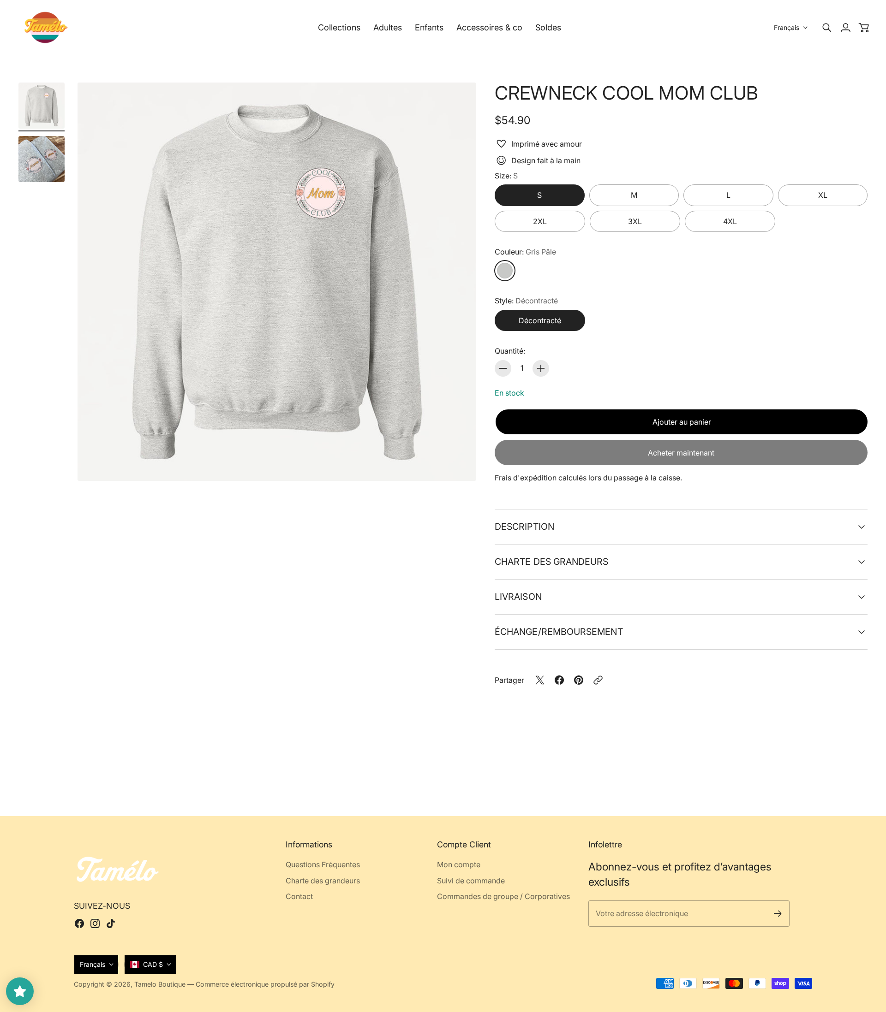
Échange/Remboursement (559, 631)
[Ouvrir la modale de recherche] (827, 27)
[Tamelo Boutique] (46, 27)
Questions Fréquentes (323, 864)
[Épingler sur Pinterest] (578, 680)
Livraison (518, 596)
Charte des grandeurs (552, 561)
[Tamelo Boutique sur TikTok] (110, 923)
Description (524, 526)
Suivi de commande (471, 880)
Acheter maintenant (681, 452)
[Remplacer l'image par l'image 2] (41, 159)
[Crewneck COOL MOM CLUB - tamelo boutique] (277, 282)
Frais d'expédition (526, 477)
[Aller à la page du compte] (845, 27)
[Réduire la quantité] (503, 368)
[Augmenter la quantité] (541, 368)
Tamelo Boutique (160, 984)
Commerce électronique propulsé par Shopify (265, 984)
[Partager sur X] (540, 680)
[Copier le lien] (598, 680)
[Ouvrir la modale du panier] (864, 27)
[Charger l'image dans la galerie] (459, 463)
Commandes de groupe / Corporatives (503, 896)
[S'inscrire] (777, 913)
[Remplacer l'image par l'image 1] (41, 106)
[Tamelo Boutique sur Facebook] (79, 923)
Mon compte (458, 864)
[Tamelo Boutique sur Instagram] (95, 923)
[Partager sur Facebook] (559, 680)
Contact (299, 896)
